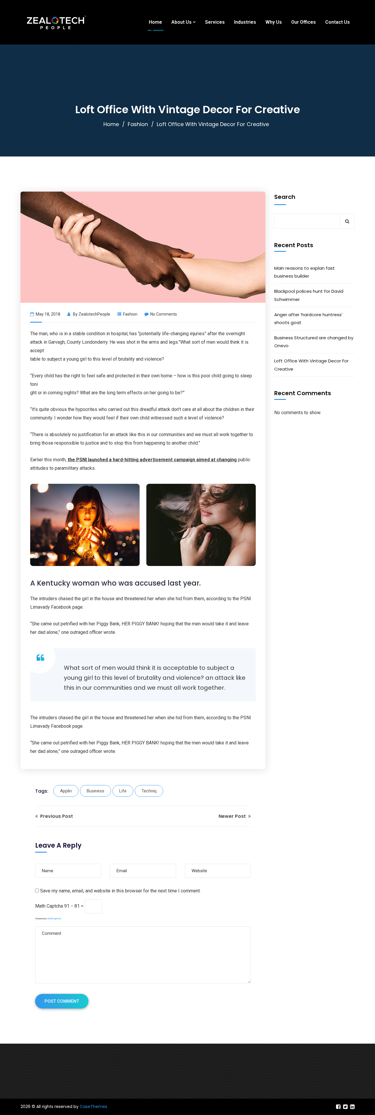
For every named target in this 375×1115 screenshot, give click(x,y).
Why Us (273, 22)
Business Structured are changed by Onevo (313, 342)
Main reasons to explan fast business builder (304, 272)
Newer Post (233, 816)
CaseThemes (93, 1106)
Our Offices (303, 22)
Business (95, 791)
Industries (245, 22)
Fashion (138, 124)
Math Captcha (49, 906)
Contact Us (337, 22)
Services (215, 22)
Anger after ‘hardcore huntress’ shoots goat (308, 319)
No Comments (163, 314)
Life (123, 791)
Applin (66, 791)
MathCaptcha (54, 918)
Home (155, 22)
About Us (181, 22)
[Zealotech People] (57, 22)
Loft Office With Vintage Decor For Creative (311, 365)
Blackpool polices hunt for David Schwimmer (308, 295)
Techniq (149, 791)
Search (284, 197)
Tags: (41, 791)
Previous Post (56, 816)
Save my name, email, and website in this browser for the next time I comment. (120, 891)
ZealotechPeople (94, 314)
